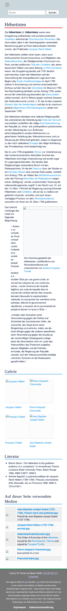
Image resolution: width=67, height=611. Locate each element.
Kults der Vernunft (52, 119)
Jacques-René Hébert (40, 49)
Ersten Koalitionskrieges (29, 81)
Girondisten (37, 87)
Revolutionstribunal (44, 198)
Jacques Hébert (13, 407)
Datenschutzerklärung (41, 607)
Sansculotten (52, 94)
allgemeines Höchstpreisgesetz (29, 107)
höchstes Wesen (16, 171)
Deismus (37, 168)
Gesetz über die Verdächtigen (20, 104)
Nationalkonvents (13, 61)
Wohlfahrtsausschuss (50, 175)
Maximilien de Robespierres (37, 178)
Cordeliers (10, 39)
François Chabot (13, 442)
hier (26, 582)
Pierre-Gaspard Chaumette (37, 408)
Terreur (37, 151)
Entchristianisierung (50, 123)
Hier (38, 582)
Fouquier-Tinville (36, 544)
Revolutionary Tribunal (43, 540)
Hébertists (53, 537)
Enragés (34, 143)
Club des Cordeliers (41, 64)
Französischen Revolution (42, 39)
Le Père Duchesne (52, 67)
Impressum (20, 607)
